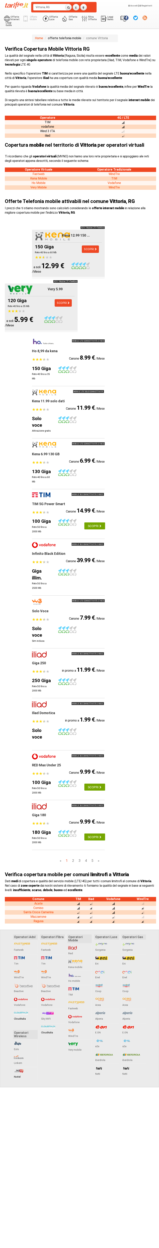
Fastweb (39, 174)
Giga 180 (39, 815)
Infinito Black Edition (48, 554)
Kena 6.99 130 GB (46, 454)
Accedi (134, 5)
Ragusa (38, 921)
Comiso (38, 908)
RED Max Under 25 (46, 765)
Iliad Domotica (43, 713)
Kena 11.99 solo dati (48, 401)
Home (39, 38)
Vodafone (114, 183)
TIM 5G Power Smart (48, 504)
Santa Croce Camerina (38, 912)
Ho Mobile (39, 183)
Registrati (146, 5)
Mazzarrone (38, 916)
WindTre (114, 174)
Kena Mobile (38, 178)
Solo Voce (40, 611)
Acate (38, 903)
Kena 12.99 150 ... (76, 235)
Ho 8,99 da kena (45, 351)
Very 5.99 (55, 289)
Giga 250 (39, 663)
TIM (114, 178)
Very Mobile (38, 187)
